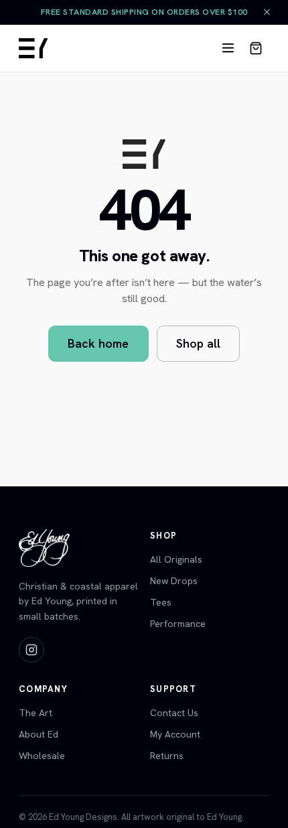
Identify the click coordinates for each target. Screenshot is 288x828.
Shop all (198, 343)
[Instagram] (31, 650)
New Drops (174, 581)
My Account (175, 734)
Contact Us (174, 713)
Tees (160, 602)
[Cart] (255, 48)
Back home (98, 343)
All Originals (176, 559)
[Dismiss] (267, 12)
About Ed (38, 734)
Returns (167, 756)
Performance (178, 624)
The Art (35, 713)
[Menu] (227, 48)
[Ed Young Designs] (33, 48)
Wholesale (42, 756)
